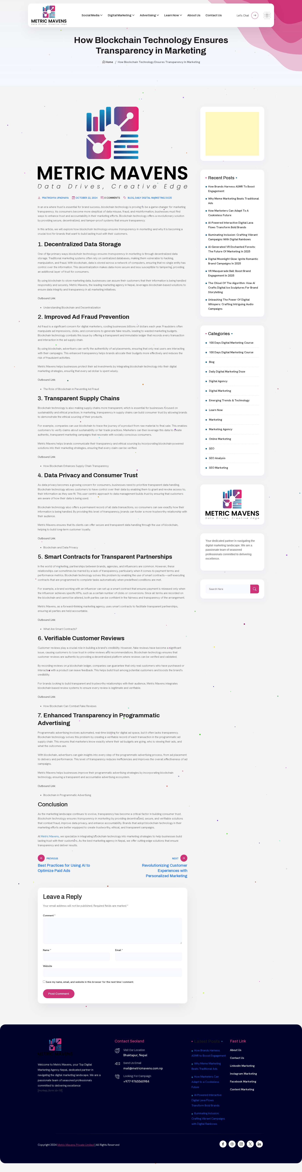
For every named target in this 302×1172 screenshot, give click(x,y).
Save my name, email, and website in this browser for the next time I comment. (90, 981)
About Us (193, 15)
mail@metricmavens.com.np (143, 1068)
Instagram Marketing (243, 1073)
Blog (131, 197)
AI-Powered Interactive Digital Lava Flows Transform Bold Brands (230, 225)
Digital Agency (218, 381)
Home (109, 62)
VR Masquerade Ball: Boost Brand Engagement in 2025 (229, 273)
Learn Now (171, 15)
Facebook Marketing (243, 1081)
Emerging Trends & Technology (229, 400)
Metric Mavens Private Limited (75, 1145)
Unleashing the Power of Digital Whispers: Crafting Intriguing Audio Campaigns (230, 304)
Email (119, 950)
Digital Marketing (119, 15)
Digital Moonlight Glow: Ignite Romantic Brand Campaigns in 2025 (233, 261)
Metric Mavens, (50, 836)
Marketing (215, 419)
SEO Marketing (218, 468)
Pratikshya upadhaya (55, 197)
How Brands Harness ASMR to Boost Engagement (231, 189)
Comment (49, 915)
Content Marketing (242, 1089)
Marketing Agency (220, 429)
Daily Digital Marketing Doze (153, 197)
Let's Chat (243, 15)
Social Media (90, 15)
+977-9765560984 (136, 1081)
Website (47, 966)
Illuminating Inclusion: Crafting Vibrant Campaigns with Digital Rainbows (233, 237)
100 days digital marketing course (231, 343)
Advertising (148, 15)
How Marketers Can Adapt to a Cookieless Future (228, 213)
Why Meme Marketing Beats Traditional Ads (233, 201)
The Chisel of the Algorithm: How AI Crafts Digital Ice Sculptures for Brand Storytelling (233, 287)
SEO (211, 448)
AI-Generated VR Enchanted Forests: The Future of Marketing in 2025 (232, 249)
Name (47, 950)
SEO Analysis (217, 458)
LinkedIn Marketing (242, 1066)
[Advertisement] (232, 134)
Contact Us (214, 15)
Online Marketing (220, 439)
